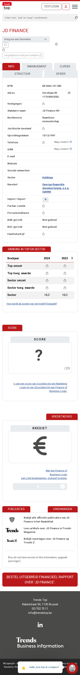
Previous (36, 258)
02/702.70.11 (40, 608)
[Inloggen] (66, 6)
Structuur (22, 74)
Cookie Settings (64, 667)
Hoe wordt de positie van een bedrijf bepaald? (32, 303)
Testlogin (51, 6)
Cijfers (65, 66)
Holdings (47, 177)
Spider (60, 74)
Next (72, 258)
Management (37, 66)
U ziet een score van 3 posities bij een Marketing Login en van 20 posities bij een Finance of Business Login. (40, 387)
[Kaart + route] (69, 92)
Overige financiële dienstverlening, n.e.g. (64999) (55, 188)
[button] (45, 199)
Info (11, 66)
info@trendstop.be (40, 613)
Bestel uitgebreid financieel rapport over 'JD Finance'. (40, 579)
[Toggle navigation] (74, 6)
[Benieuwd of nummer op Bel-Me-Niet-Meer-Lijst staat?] (71, 142)
